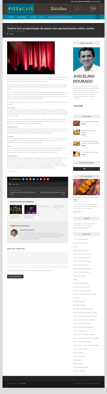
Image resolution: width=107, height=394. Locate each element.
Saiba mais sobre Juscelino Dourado (60, 17)
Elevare (75, 279)
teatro (17, 184)
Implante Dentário (78, 363)
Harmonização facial (79, 301)
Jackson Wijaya (80, 356)
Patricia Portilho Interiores (80, 243)
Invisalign (76, 298)
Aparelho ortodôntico (79, 371)
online (13, 184)
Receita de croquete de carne (90, 121)
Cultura (33, 17)
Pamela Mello (83, 331)
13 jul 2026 (85, 147)
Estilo (42, 17)
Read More (77, 212)
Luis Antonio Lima (83, 239)
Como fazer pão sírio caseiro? (89, 152)
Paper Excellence (85, 257)
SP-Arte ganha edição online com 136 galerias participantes (58, 207)
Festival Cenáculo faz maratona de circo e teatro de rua (15, 217)
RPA (85, 349)
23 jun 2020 (10, 31)
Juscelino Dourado (20, 31)
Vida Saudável (21, 17)
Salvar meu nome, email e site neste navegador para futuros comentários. (30, 270)
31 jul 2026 (85, 136)
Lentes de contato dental (80, 283)
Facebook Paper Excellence (81, 287)
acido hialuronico (88, 327)
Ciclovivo (75, 246)
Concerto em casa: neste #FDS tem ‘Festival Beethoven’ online (30, 217)
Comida (11, 17)
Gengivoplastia (77, 360)
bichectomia (87, 323)
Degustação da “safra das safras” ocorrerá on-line (44, 207)
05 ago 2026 (86, 125)
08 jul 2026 (85, 156)
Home (8, 21)
